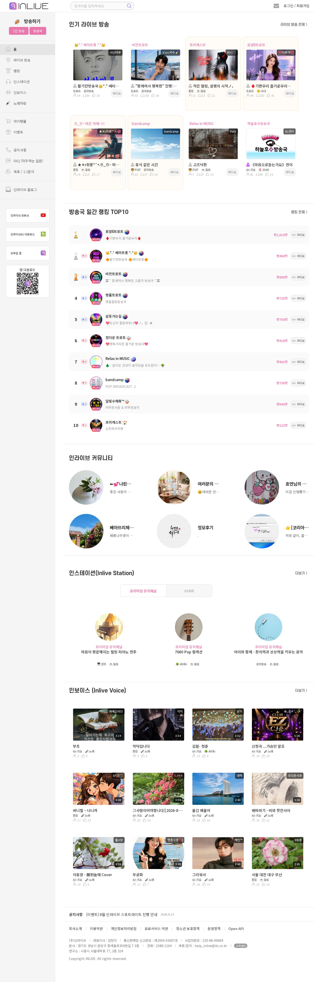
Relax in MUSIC (202, 123)
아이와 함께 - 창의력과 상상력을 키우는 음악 (268, 652)
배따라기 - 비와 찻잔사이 (271, 810)
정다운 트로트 (116, 337)
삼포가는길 (114, 316)
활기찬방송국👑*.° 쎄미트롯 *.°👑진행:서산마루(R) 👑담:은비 (99, 86)
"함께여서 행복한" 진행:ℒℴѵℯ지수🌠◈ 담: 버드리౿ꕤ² (156, 86)
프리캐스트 (198, 44)
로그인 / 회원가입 (296, 5)
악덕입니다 (141, 746)
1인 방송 (19, 31)
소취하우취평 (114, 428)
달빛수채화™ (115, 401)
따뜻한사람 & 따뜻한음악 (123, 407)
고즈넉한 (199, 164)
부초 (76, 746)
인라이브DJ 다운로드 (23, 234)
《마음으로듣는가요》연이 (271, 164)
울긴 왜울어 (201, 810)
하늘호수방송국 (258, 123)
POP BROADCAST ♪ (121, 386)
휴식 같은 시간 (146, 164)
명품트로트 (114, 295)
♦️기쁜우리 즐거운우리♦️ (123, 238)
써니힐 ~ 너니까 (85, 810)
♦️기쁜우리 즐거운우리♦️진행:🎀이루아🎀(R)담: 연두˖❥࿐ (272, 86)
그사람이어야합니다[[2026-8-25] (158, 810)
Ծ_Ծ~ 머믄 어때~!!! (89, 123)
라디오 (117, 93)
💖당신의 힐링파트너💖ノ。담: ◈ (129, 323)
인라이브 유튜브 (20, 215)
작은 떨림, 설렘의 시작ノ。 (213, 86)
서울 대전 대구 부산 (267, 874)
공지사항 (76, 914)
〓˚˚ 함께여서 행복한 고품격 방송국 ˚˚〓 (133, 280)
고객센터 (241, 946)
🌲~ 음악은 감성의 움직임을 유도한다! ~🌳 (135, 365)
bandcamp (141, 123)
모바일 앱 (16, 253)
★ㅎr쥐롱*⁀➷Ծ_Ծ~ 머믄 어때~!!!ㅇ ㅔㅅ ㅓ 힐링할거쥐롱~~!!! (99, 164)
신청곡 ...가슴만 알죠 (268, 746)
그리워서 (199, 874)
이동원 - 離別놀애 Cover (92, 874)
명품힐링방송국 (116, 301)
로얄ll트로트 (256, 44)
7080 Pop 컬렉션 (189, 652)
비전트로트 (140, 44)
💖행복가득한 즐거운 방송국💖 (127, 344)
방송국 (37, 31)
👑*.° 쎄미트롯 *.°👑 (90, 44)
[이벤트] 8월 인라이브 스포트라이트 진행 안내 (121, 914)
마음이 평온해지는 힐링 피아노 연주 (109, 652)
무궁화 (138, 874)
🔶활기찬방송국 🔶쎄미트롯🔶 (127, 259)
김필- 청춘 (200, 746)
